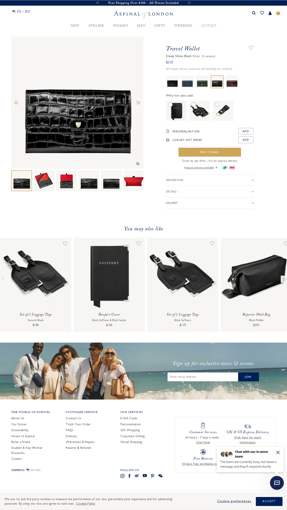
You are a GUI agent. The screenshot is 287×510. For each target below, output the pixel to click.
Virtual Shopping (131, 442)
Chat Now (203, 442)
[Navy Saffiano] (187, 81)
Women (120, 26)
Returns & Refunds (78, 447)
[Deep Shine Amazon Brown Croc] (231, 81)
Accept (269, 501)
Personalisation (130, 424)
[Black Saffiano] (172, 81)
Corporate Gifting (132, 436)
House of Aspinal (23, 436)
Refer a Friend (20, 442)
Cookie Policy (85, 503)
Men (141, 26)
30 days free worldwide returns (203, 464)
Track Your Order (78, 424)
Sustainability (20, 430)
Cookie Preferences (234, 501)
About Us (17, 418)
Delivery (71, 436)
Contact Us (73, 418)
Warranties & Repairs (80, 442)
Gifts (159, 26)
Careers (16, 458)
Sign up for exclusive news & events (213, 364)
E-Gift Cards (128, 418)
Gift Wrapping (130, 430)
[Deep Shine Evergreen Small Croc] (202, 81)
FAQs (69, 430)
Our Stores (19, 424)
